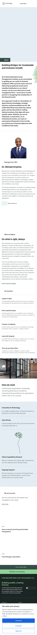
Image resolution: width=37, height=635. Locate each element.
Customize (18, 626)
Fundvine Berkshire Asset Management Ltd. (18, 578)
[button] (33, 3)
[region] (18, 619)
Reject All (18, 631)
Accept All (18, 620)
